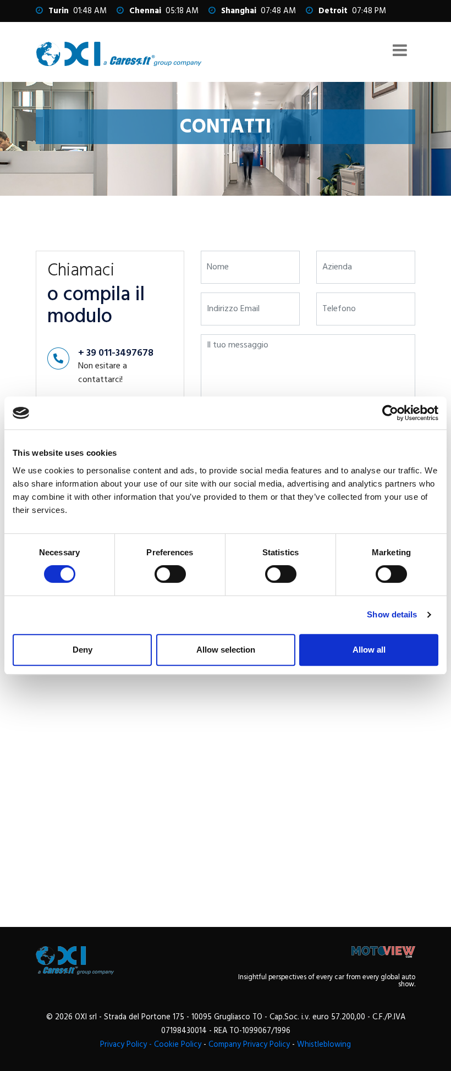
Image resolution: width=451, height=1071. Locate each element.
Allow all (369, 649)
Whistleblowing (324, 1045)
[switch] (170, 574)
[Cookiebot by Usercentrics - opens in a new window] (390, 413)
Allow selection (225, 649)
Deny (82, 649)
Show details (392, 614)
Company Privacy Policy (249, 1045)
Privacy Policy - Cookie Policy (150, 1045)
